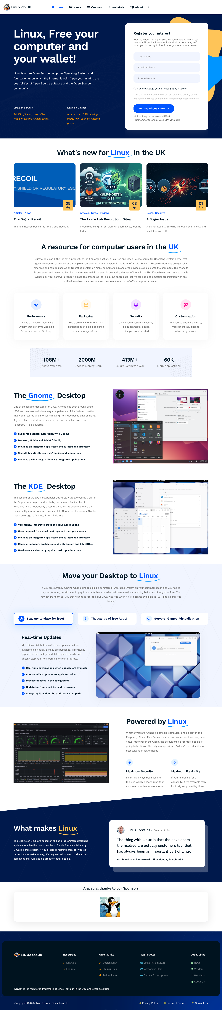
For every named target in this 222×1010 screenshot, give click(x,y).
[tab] (43, 619)
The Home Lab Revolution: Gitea (105, 219)
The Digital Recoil (27, 219)
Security (160, 213)
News (77, 7)
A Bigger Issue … (159, 219)
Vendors (96, 7)
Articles (18, 213)
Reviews (104, 213)
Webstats (118, 7)
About (139, 7)
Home (59, 7)
